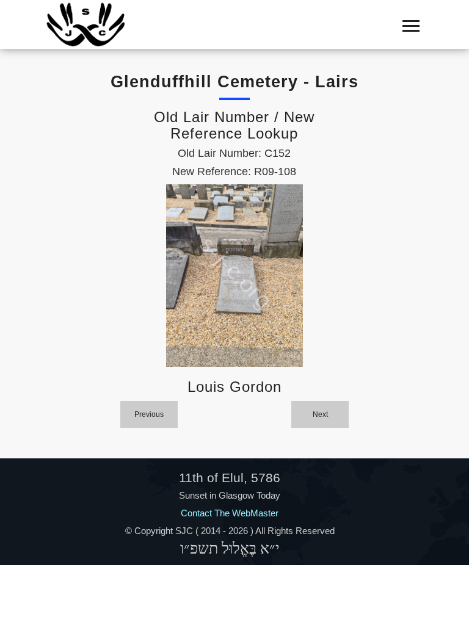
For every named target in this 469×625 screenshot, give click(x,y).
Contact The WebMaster (229, 513)
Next (320, 414)
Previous (149, 414)
